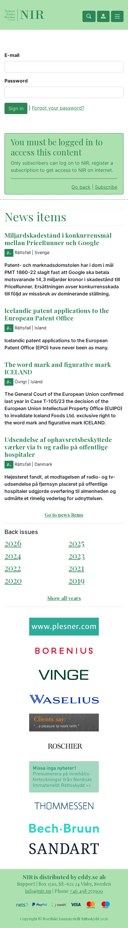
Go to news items (64, 515)
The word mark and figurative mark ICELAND (57, 368)
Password (16, 81)
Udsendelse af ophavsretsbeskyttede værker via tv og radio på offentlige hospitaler (58, 446)
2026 (12, 542)
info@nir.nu (38, 891)
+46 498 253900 (86, 891)
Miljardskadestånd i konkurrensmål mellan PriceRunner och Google (58, 239)
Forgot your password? (58, 108)
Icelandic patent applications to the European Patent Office (56, 314)
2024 (12, 555)
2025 (76, 542)
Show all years (64, 598)
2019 (76, 580)
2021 (76, 567)
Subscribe (106, 187)
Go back (80, 187)
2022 (12, 567)
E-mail (11, 55)
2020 (13, 580)
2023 (76, 555)
